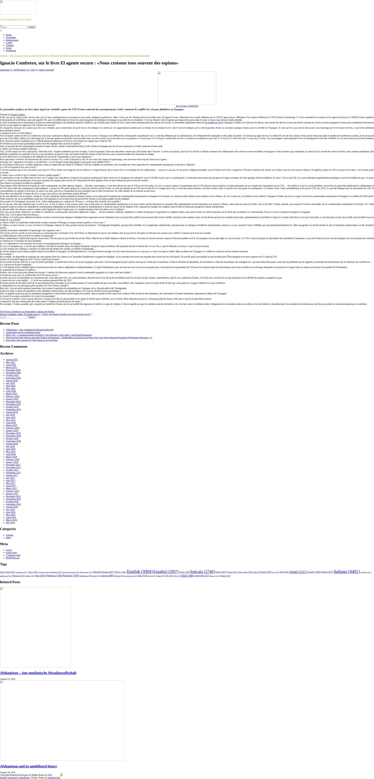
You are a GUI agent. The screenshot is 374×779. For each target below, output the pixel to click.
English (140, 571)
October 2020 (12, 375)
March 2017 (11, 488)
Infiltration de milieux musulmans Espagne (69, 55)
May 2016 (10, 514)
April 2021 (11, 365)
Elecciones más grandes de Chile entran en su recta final (31, 340)
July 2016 (10, 509)
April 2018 (11, 454)
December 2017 (13, 465)
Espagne (18, 55)
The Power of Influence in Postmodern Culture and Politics (27, 311)
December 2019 (13, 401)
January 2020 (12, 399)
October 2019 (12, 407)
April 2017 (11, 486)
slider (8, 537)
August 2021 (12, 359)
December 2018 (13, 433)
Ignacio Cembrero (40, 55)
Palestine (71, 575)
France (184, 572)
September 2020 (13, 378)
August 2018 (12, 443)
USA (187, 575)
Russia (119, 576)
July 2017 (10, 478)
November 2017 (13, 467)
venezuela (201, 575)
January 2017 (12, 493)
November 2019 (13, 404)
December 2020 (13, 370)
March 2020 (11, 393)
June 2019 (10, 417)
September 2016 (13, 504)
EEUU (120, 572)
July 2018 (10, 446)
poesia (107, 575)
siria (142, 575)
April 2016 (11, 517)
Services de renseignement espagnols (133, 55)
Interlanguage (12, 40)
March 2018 (11, 457)
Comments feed (13, 555)
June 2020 (10, 386)
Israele (314, 572)
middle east (6, 576)
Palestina (54, 575)
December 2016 (13, 496)
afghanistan (22, 572)
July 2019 (10, 415)
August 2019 (12, 412)
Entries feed (11, 552)
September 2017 (13, 472)
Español (165, 571)
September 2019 (13, 409)
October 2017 (12, 470)
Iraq (275, 572)
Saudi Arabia (130, 576)
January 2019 (12, 430)
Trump (160, 576)
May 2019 (10, 420)
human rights (244, 572)
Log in (9, 550)
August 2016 (12, 507)
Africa (33, 572)
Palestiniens (85, 576)
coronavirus (55, 572)
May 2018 (10, 451)
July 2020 (10, 383)
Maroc (111, 55)
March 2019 (11, 425)
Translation (11, 37)
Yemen (225, 576)
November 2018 (13, 436)
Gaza (221, 572)
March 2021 (11, 367)
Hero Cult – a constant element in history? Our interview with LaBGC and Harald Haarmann (49, 335)
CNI (11, 55)
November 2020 (13, 372)
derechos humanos (70, 572)
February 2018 (12, 459)
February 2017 (12, 491)
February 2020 (12, 396)
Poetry (9, 48)
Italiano (347, 571)
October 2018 (12, 438)
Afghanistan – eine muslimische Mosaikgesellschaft (29, 329)
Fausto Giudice (18, 114)
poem (96, 576)
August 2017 (12, 475)
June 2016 (10, 512)
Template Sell (53, 777)
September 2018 (13, 441)
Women (214, 576)
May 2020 (10, 388)
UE (169, 576)
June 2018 (10, 449)
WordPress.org (12, 558)
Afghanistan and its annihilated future (23, 332)
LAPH (9, 42)
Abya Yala (7, 572)
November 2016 (13, 499)
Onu (40, 575)
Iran (266, 572)
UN (177, 576)
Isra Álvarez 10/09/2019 (187, 106)
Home (9, 35)
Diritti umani (86, 572)
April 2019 (11, 422)
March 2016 (11, 520)
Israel (298, 572)
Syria (151, 576)
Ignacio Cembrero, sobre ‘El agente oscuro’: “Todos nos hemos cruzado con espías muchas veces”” (46, 314)
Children (10, 45)
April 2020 (11, 391)
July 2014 (10, 522)
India (256, 572)
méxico (29, 576)
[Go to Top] (61, 775)
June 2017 (10, 480)
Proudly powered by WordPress (15, 777)
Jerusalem (365, 572)
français (27, 55)
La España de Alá (213, 122)
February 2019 (12, 428)
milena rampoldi (46, 70)
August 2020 (12, 380)
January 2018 (12, 462)
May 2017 (10, 483)
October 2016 (12, 501)
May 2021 (10, 362)
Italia (327, 572)
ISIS (284, 572)
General (3, 55)
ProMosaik (11, 50)
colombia (43, 572)
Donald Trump (103, 572)
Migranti (18, 576)
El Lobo (73, 162)
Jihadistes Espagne (98, 55)
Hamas (232, 572)
